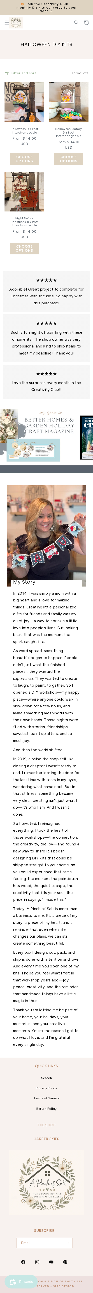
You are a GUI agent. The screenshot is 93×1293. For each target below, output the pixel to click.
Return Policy (46, 1109)
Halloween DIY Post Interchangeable (24, 130)
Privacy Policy (46, 1088)
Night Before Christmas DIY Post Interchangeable (24, 222)
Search (46, 1078)
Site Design (64, 1286)
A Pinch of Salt (59, 1281)
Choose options (24, 159)
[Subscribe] (67, 1243)
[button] (76, 23)
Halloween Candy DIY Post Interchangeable (68, 132)
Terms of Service (46, 1098)
